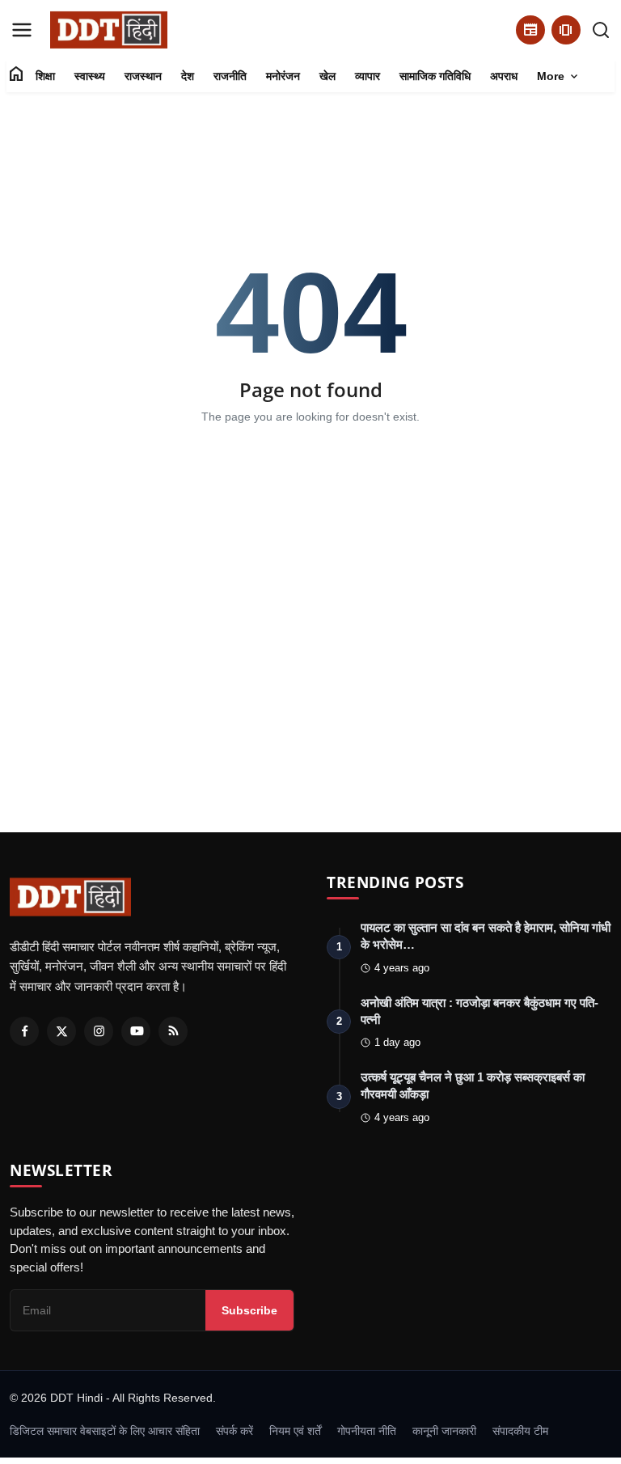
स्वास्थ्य (89, 76)
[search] (601, 30)
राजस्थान (143, 76)
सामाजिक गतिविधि (435, 76)
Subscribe (249, 1310)
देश (187, 76)
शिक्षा (45, 76)
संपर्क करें (234, 1430)
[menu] (22, 30)
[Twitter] (61, 1031)
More (559, 77)
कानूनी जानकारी (444, 1430)
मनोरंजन (283, 76)
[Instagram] (98, 1031)
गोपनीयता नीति (366, 1430)
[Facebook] (24, 1031)
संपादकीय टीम (520, 1430)
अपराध (504, 76)
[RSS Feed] (173, 1031)
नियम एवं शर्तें (295, 1430)
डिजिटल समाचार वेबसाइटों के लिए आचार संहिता (105, 1430)
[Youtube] (135, 1031)
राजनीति (230, 76)
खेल (327, 76)
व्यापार (367, 76)
